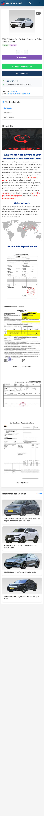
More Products (9, 117)
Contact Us (23, 73)
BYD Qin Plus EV (15, 93)
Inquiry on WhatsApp (23, 66)
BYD (12, 91)
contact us (5, 193)
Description (8, 108)
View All (39, 494)
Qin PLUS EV (26, 93)
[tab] (22, 108)
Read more (23, 57)
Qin (15, 91)
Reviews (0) (8, 112)
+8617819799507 (12, 81)
